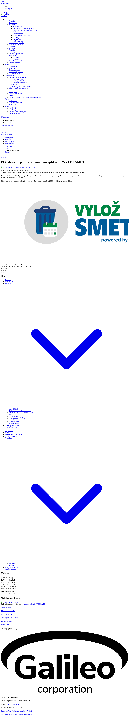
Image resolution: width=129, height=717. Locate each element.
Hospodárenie (13, 90)
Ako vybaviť (13, 23)
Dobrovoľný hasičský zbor (21, 35)
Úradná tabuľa (13, 84)
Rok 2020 (16, 57)
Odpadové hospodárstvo (16, 43)
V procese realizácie (15, 102)
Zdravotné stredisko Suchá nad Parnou (25, 30)
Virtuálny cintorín (14, 63)
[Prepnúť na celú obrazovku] (3, 270)
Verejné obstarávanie (15, 93)
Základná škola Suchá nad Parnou (24, 28)
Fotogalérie (12, 55)
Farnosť (15, 37)
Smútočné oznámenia (15, 61)
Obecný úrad (13, 66)
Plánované (12, 104)
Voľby (11, 95)
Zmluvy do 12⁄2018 (19, 79)
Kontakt (7, 106)
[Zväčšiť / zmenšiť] (5, 270)
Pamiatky (12, 50)
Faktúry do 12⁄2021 (19, 81)
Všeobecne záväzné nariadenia (18, 88)
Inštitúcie (12, 24)
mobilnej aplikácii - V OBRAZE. (34, 604)
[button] (5, 3)
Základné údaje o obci (16, 44)
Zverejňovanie (9, 75)
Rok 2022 (16, 59)
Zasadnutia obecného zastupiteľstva (20, 86)
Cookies (20, 714)
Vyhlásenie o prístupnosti (9, 714)
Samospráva (9, 64)
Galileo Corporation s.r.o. (15, 704)
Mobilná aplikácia (14, 110)
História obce (13, 46)
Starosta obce (13, 68)
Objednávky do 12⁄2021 (20, 83)
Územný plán (13, 92)
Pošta (14, 32)
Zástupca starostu (14, 70)
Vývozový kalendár (7, 614)
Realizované (13, 101)
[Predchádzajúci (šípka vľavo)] (1, 272)
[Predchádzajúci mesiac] (1, 578)
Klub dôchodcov (18, 41)
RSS (24, 711)
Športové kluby (18, 39)
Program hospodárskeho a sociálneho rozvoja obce (25, 97)
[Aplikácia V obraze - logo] (10, 602)
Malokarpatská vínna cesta (17, 52)
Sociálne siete (5, 624)
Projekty (7, 99)
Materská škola (17, 26)
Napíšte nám (13, 108)
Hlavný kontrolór (14, 73)
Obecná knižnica (18, 34)
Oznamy (7, 152)
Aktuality (12, 21)
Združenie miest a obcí (8, 611)
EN (8, 9)
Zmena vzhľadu (6, 711)
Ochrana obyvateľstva (16, 54)
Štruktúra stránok (17, 711)
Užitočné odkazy (14, 113)
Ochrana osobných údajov (17, 112)
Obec (6, 19)
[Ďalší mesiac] (12, 578)
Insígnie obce (13, 48)
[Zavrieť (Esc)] (1, 270)
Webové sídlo (28, 714)
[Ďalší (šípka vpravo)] (3, 272)
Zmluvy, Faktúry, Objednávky (18, 77)
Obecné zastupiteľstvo (16, 72)
